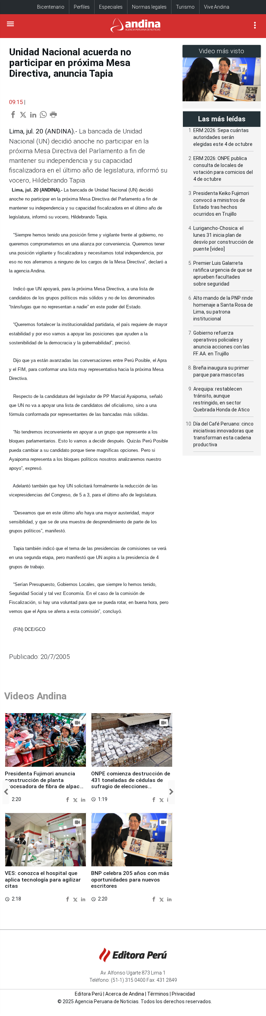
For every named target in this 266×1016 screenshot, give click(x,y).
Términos (158, 994)
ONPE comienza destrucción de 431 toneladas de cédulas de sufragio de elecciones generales (130, 783)
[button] (5, 792)
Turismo (185, 7)
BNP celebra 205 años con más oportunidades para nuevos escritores (130, 879)
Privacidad (183, 994)
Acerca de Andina (124, 994)
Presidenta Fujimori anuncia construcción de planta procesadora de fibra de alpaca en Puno (44, 783)
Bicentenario (50, 7)
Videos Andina (35, 696)
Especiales (111, 7)
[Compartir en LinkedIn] (83, 799)
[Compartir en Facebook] (68, 799)
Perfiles (82, 7)
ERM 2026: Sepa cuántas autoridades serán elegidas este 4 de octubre (222, 137)
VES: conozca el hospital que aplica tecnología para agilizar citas (43, 879)
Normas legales (149, 7)
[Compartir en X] (76, 799)
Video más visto (222, 51)
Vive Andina (216, 7)
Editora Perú (88, 994)
